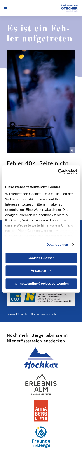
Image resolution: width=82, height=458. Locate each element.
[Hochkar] (41, 358)
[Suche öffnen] (22, 8)
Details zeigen (57, 244)
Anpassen (38, 270)
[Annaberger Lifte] (41, 411)
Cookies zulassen (41, 258)
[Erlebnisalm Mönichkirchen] (41, 384)
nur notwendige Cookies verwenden (41, 283)
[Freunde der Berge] (41, 437)
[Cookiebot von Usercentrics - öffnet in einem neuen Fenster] (58, 171)
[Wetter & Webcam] (15, 8)
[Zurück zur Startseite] (69, 8)
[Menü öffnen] (5, 8)
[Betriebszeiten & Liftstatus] (19, 8)
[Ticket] (12, 8)
